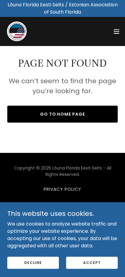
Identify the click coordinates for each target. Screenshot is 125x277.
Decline (33, 262)
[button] (116, 31)
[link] (17, 31)
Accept (91, 262)
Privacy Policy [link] (62, 189)
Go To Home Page (62, 114)
